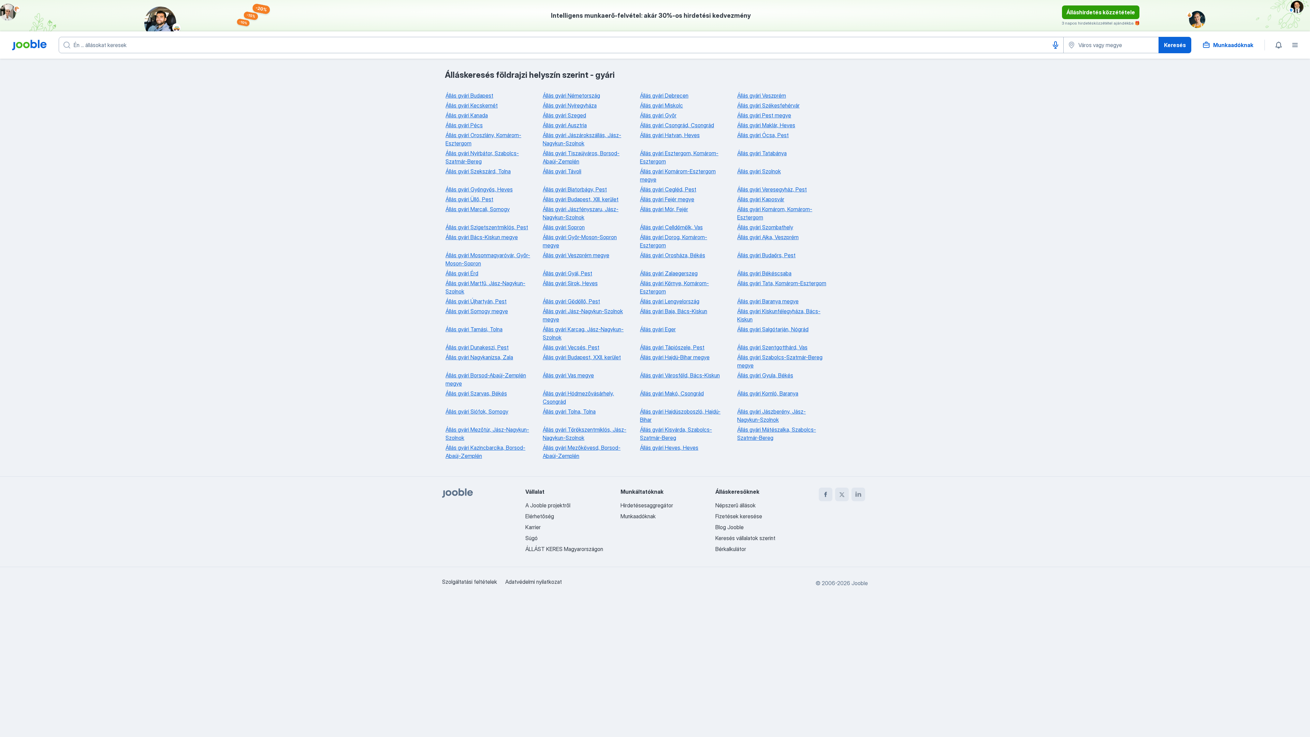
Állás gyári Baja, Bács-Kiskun (673, 311)
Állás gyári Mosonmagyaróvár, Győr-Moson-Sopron (488, 259)
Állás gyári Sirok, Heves (570, 283)
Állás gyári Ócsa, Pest (763, 135)
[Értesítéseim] (1278, 45)
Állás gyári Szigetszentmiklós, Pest (487, 227)
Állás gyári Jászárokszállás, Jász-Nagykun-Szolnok (582, 139)
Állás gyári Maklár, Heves (766, 125)
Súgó (531, 538)
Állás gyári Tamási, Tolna (474, 329)
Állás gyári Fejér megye (667, 199)
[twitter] (842, 494)
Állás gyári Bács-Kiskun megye (482, 237)
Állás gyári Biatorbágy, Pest (575, 189)
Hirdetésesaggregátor (647, 505)
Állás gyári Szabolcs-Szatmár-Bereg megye (780, 361)
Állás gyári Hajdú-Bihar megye (675, 357)
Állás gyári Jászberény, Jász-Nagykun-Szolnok (771, 415)
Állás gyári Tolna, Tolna (569, 411)
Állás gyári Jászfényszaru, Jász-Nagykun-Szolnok (580, 213)
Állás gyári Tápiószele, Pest (672, 347)
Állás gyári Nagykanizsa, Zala (479, 357)
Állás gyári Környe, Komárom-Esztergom (674, 287)
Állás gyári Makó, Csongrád (672, 393)
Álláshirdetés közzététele (1100, 12)
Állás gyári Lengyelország (669, 301)
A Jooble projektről (547, 505)
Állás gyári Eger (658, 329)
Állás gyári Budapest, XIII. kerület (580, 199)
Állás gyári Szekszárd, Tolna (478, 171)
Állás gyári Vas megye (568, 375)
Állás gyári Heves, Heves (669, 447)
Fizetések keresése (738, 516)
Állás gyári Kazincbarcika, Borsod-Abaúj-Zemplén (485, 451)
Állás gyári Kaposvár (760, 199)
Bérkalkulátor (730, 549)
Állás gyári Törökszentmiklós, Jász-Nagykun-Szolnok (584, 433)
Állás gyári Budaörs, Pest (766, 255)
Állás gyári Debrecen (664, 95)
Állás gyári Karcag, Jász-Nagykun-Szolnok (583, 333)
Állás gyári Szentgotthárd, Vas (772, 347)
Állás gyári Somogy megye (477, 311)
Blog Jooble (729, 527)
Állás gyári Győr (658, 115)
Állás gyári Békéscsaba (764, 273)
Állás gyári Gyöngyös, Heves (479, 189)
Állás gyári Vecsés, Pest (571, 347)
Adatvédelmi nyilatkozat (533, 581)
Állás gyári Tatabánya (762, 153)
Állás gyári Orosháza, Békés (672, 255)
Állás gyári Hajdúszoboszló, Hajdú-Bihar (680, 415)
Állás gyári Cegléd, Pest (668, 189)
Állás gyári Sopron (564, 227)
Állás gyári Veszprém (761, 95)
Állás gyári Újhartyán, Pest (476, 301)
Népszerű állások (735, 505)
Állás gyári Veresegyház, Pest (772, 189)
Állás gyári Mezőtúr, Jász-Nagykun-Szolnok (487, 433)
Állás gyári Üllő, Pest (469, 199)
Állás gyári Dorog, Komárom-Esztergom (673, 241)
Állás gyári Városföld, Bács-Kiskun (680, 375)
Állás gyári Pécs (464, 125)
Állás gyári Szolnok (759, 171)
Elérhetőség (539, 516)
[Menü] (1295, 45)
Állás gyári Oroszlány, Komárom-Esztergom (483, 139)
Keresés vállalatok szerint (745, 538)
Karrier (533, 527)
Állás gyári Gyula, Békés (765, 375)
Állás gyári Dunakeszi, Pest (477, 347)
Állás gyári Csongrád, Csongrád (677, 125)
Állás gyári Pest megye (764, 115)
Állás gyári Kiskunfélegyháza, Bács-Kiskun (778, 315)
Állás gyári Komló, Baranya (767, 393)
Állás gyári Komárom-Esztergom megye (678, 175)
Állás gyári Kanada (467, 115)
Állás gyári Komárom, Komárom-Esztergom (774, 213)
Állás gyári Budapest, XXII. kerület (582, 357)
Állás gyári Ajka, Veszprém (768, 237)
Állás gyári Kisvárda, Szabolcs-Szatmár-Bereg (676, 433)
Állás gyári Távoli (562, 171)
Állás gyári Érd (462, 273)
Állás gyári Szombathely (765, 227)
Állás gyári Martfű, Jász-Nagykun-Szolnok (485, 287)
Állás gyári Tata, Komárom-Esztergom (781, 283)
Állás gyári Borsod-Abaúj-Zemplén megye (486, 379)
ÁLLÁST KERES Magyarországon (564, 549)
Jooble (860, 583)
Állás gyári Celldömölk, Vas (671, 227)
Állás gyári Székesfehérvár (768, 105)
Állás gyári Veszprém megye (576, 255)
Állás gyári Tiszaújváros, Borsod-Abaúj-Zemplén (581, 157)
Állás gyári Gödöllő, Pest (571, 301)
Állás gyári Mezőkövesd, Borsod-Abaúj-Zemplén (582, 451)
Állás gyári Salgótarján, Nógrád (773, 329)
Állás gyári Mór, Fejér (664, 209)
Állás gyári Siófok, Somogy (477, 411)
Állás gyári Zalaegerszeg (669, 273)
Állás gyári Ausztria (565, 125)
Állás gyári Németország (571, 95)
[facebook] (825, 494)
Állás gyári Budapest (469, 95)
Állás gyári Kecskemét (472, 105)
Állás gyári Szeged (564, 115)
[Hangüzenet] (1055, 45)
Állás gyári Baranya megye (768, 301)
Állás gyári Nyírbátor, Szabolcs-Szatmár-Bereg (482, 157)
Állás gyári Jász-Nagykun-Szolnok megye (583, 315)
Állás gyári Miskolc (661, 105)
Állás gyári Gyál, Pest (567, 273)
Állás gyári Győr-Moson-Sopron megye (580, 241)
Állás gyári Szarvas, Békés (476, 393)
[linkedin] (858, 494)
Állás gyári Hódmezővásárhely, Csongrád (578, 397)
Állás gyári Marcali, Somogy (478, 209)
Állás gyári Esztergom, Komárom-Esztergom (679, 157)
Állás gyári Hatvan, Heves (670, 135)
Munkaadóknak (638, 516)
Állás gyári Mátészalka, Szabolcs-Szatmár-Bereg (776, 433)
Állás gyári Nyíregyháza (570, 105)
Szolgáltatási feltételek (469, 581)
